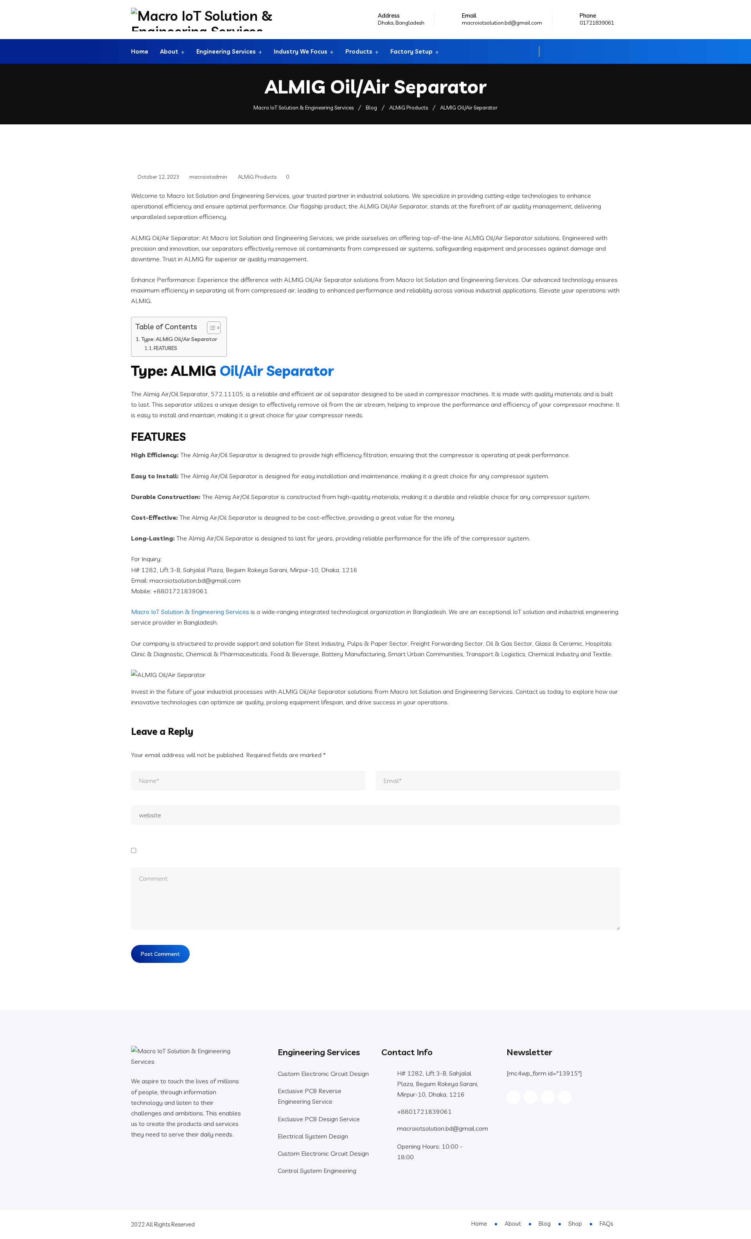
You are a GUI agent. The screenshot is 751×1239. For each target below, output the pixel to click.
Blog (545, 1223)
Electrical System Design (313, 1136)
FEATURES (165, 348)
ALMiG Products (257, 176)
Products (358, 51)
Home (139, 51)
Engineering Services (226, 51)
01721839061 (597, 22)
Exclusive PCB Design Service (319, 1119)
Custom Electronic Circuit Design (323, 1073)
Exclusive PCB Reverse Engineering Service (309, 1096)
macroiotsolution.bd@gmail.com (502, 22)
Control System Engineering (317, 1170)
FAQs (606, 1223)
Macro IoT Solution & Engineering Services (190, 612)
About (169, 51)
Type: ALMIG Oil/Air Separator (179, 339)
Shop (575, 1223)
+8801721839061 (424, 1111)
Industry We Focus (300, 51)
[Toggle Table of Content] (210, 327)
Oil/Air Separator (277, 370)
